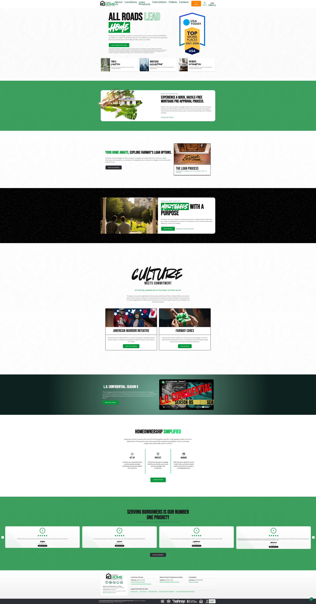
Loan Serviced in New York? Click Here (141, 584)
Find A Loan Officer (167, 117)
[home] (107, 3)
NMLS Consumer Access (109, 592)
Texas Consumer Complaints (166, 591)
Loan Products (144, 3)
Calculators (159, 2)
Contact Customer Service (138, 582)
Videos (173, 2)
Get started (196, 3)
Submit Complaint (193, 582)
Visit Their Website (131, 346)
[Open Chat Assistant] (311, 599)
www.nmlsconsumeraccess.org (106, 601)
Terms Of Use (143, 591)
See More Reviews (158, 555)
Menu (212, 5)
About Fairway (168, 228)
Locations (131, 2)
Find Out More (184, 346)
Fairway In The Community (185, 228)
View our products (113, 167)
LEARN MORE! (158, 480)
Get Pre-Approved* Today (119, 45)
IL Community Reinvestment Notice (185, 591)
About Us (119, 3)
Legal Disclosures (152, 591)
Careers (184, 2)
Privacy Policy (134, 591)
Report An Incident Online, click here (169, 582)
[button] (2, 537)
